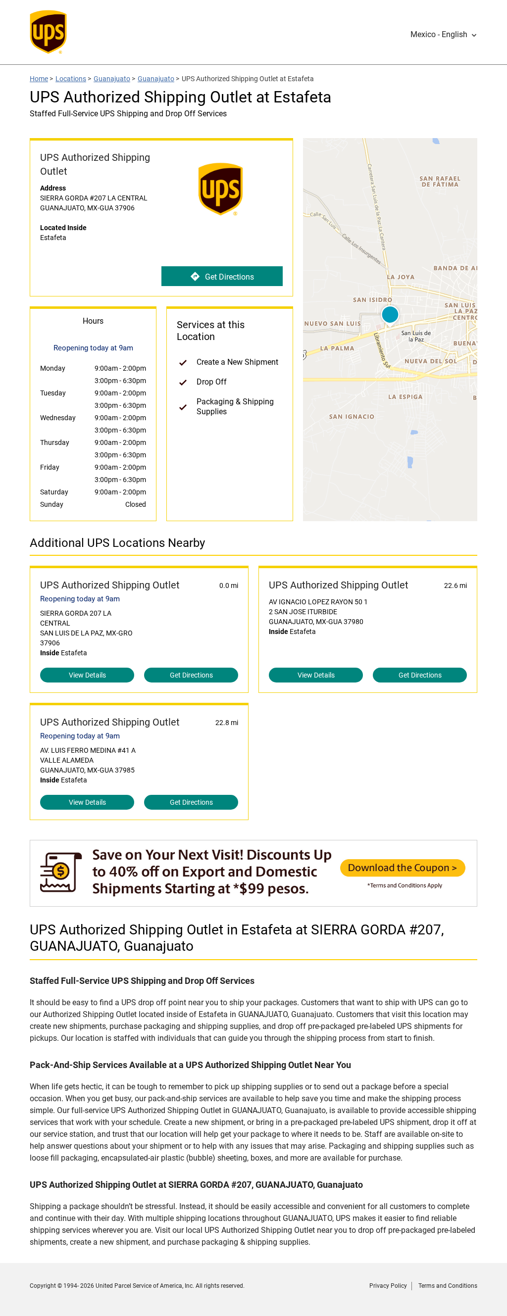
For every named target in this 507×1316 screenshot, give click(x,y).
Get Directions (229, 277)
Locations (70, 79)
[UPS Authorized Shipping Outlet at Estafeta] (253, 901)
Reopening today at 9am (80, 598)
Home (39, 79)
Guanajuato (112, 79)
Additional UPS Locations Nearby (117, 543)
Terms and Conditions (447, 1285)
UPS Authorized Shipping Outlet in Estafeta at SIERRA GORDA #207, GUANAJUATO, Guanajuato (237, 938)
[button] (443, 34)
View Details (87, 675)
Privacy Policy (388, 1285)
